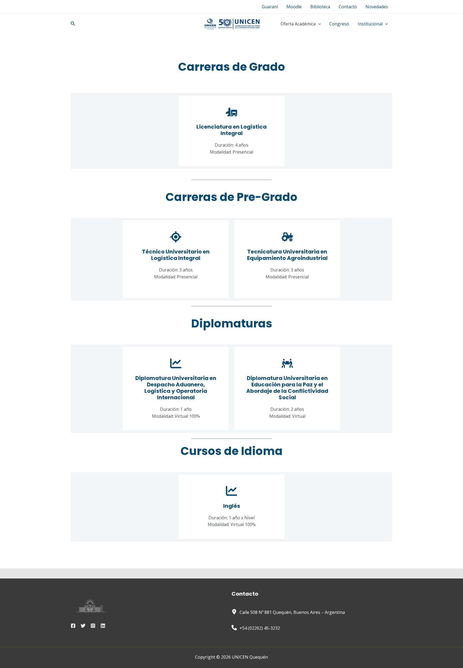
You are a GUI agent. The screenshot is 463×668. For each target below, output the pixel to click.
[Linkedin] (102, 625)
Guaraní (270, 7)
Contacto (348, 7)
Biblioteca (320, 7)
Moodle (294, 7)
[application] (318, 23)
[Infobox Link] (231, 131)
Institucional (370, 24)
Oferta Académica (298, 24)
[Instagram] (93, 625)
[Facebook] (73, 625)
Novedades (376, 7)
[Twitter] (83, 625)
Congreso (339, 24)
